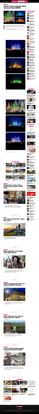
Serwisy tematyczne (26, 3)
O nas (29, 3)
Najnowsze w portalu (22, 3)
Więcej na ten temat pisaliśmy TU (13, 29)
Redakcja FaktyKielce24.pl (7, 189)
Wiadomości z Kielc (13, 3)
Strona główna (10, 3)
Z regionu (19, 3)
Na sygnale (17, 3)
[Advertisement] (15, 35)
